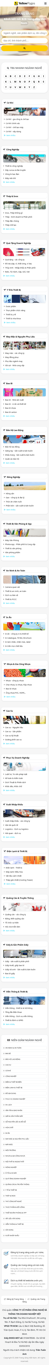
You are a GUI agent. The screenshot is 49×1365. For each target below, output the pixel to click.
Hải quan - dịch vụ (13, 833)
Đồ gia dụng (10, 1093)
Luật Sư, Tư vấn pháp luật (16, 774)
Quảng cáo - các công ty (15, 914)
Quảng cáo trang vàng (27, 1265)
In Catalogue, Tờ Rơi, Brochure (18, 638)
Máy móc (9, 1144)
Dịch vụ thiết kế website (26, 1280)
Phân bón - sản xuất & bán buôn (20, 505)
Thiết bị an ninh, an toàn (15, 591)
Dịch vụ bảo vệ (11, 595)
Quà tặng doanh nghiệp (18, 243)
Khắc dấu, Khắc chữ (13, 786)
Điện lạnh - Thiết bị (14, 867)
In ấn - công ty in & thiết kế (17, 633)
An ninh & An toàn (15, 570)
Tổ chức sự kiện (12, 922)
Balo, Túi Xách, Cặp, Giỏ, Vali (17, 271)
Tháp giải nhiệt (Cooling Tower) (19, 880)
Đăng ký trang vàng (27, 1252)
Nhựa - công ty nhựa (15, 680)
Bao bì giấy (10, 973)
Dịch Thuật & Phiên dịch (15, 782)
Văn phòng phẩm (12, 552)
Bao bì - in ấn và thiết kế (15, 404)
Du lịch (8, 1105)
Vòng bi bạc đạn (12, 174)
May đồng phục (12, 357)
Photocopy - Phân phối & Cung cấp (20, 544)
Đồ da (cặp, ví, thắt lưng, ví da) (18, 263)
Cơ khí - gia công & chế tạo (17, 119)
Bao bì (9, 383)
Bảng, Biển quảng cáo (14, 918)
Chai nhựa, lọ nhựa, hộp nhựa (19, 684)
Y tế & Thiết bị (14, 290)
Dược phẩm (11, 306)
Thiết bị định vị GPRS (14, 1020)
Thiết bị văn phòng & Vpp (19, 523)
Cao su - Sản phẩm (13, 731)
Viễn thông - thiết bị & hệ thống (18, 1008)
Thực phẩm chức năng (15, 310)
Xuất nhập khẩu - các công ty (17, 821)
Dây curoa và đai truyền (15, 170)
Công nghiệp (12, 149)
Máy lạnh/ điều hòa (14, 872)
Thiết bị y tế (11, 314)
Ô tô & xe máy (11, 1173)
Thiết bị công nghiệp (14, 166)
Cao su (9, 711)
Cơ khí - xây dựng (13, 131)
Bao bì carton (11, 412)
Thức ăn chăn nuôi (14, 501)
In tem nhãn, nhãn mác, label (17, 642)
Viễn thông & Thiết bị (17, 991)
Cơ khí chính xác (13, 123)
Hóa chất (9, 1127)
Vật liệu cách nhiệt (13, 876)
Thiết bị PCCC (11, 599)
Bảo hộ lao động (14, 430)
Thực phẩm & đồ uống (15, 1207)
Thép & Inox (12, 196)
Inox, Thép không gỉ (13, 213)
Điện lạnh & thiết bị (17, 851)
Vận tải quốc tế (11, 825)
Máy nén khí (10, 178)
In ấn (9, 617)
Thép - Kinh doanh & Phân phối (18, 217)
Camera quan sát (12, 587)
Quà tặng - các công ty (14, 259)
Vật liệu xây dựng (12, 1218)
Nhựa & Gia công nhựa (18, 664)
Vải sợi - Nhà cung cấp (14, 365)
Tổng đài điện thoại (13, 1012)
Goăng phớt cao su (13, 739)
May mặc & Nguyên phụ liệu (20, 336)
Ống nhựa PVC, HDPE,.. (16, 693)
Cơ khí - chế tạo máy (14, 127)
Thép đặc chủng (12, 221)
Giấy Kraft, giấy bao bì (14, 965)
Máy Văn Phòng (12, 540)
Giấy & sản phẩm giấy (17, 944)
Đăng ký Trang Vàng (15, 1299)
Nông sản (10, 493)
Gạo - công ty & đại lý (15, 497)
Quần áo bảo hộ (12, 459)
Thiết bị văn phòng (13, 548)
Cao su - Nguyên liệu (14, 727)
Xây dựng (9, 1230)
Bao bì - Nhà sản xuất (14, 400)
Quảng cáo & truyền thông (20, 898)
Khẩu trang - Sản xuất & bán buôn (19, 455)
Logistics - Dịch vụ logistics (16, 829)
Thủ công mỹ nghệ (13, 1201)
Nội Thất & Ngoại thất (14, 1161)
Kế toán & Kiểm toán (14, 778)
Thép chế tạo (10, 225)
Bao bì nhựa (10, 408)
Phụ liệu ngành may (13, 361)
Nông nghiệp (13, 477)
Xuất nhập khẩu (14, 804)
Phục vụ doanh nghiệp (17, 757)
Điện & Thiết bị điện (13, 1082)
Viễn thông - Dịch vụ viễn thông (19, 1016)
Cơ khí (10, 102)
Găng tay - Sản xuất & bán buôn (19, 450)
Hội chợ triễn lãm (12, 926)
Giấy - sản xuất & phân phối (17, 961)
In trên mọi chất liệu (14, 646)
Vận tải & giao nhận (13, 1110)
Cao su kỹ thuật (11, 735)
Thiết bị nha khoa (13, 318)
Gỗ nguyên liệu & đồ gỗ (15, 1122)
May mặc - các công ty (14, 353)
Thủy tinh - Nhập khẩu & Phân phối (20, 267)
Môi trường (10, 1150)
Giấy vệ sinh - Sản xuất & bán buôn (20, 969)
